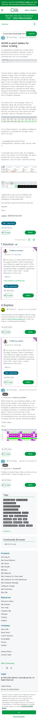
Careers (4, 645)
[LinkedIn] (6, 667)
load (19, 519)
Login (27, 2)
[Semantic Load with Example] (33, 240)
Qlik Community (7, 663)
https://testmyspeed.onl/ (16, 319)
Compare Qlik (6, 611)
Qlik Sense (5, 563)
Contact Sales (6, 655)
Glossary (4, 614)
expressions (18, 522)
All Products (5, 557)
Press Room (5, 632)
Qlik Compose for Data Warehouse (14, 580)
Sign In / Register (31, 10)
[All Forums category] (4, 544)
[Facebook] (11, 667)
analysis (21, 525)
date (14, 519)
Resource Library (7, 601)
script (5, 516)
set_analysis (8, 522)
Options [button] (34, 24)
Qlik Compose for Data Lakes (12, 576)
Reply (30, 232)
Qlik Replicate (6, 573)
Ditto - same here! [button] (9, 223)
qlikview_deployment (11, 509)
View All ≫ (6, 531)
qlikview (25, 513)
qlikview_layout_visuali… (12, 506)
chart (11, 516)
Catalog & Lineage (7, 586)
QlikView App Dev (15, 215)
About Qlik (5, 629)
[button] (35, 37)
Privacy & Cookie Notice (10, 689)
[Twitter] (2, 667)
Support (4, 620)
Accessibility (5, 639)
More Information (19, 716)
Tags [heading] (5, 495)
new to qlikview (22, 500)
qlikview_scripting (10, 503)
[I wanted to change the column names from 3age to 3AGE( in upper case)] (30, 240)
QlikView (5, 24)
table (25, 519)
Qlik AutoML (5, 567)
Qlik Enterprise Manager (9, 583)
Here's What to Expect (22, 18)
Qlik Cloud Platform (8, 560)
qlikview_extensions (10, 525)
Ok (19, 712)
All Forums (12, 544)
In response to (13, 397)
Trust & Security (7, 636)
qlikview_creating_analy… (12, 513)
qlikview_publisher (21, 516)
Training (4, 617)
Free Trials (5, 608)
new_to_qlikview (9, 500)
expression (7, 519)
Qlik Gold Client (6, 589)
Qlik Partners (5, 604)
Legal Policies (6, 686)
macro (26, 522)
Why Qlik (4, 592)
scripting (29, 525)
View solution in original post (14, 280)
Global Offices (6, 652)
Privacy (3, 642)
